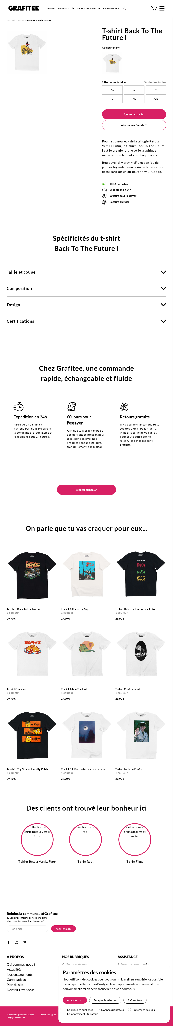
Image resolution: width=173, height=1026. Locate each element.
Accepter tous (75, 1000)
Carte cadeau (16, 979)
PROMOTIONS (111, 8)
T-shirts (20, 20)
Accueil (11, 20)
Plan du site (15, 985)
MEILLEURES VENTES (88, 8)
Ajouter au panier (134, 114)
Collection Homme (75, 964)
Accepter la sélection (105, 1000)
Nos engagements (20, 974)
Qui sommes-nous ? (21, 964)
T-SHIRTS (50, 8)
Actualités (14, 969)
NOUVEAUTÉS (66, 8)
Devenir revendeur (20, 990)
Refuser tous (135, 1000)
